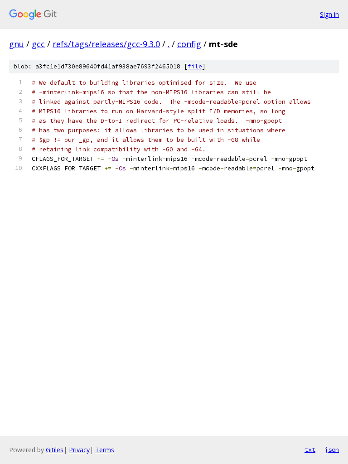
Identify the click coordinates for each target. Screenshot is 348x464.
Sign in (329, 14)
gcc (38, 44)
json (331, 449)
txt (309, 449)
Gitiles (54, 449)
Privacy (79, 449)
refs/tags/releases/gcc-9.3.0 (106, 44)
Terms (104, 449)
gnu (16, 44)
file (195, 66)
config (189, 44)
